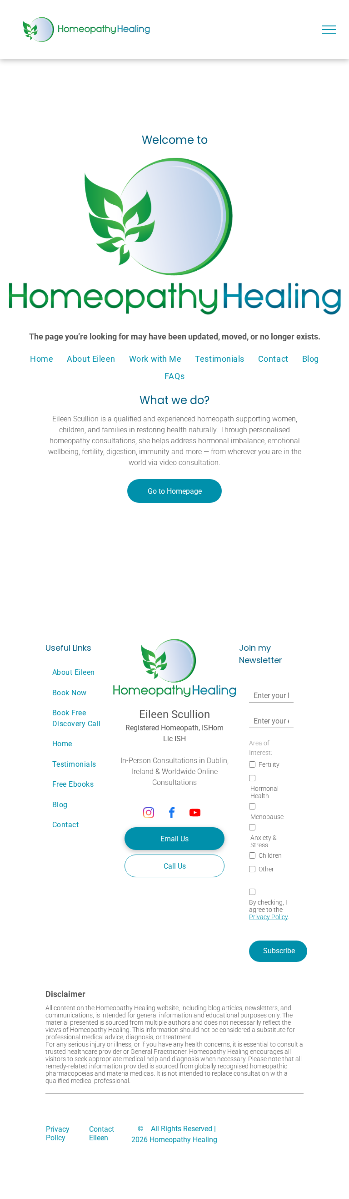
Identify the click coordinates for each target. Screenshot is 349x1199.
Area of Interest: (260, 747)
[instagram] (149, 813)
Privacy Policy (268, 917)
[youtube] (195, 813)
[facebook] (172, 813)
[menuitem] (41, 358)
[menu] (329, 29)
